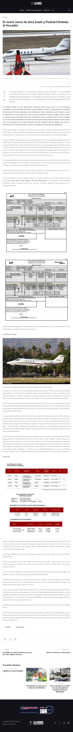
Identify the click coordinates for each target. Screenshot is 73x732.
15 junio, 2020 (13, 668)
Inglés (58, 86)
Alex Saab (7, 627)
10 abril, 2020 (36, 683)
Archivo (5, 17)
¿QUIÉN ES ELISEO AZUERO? (13, 671)
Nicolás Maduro (20, 627)
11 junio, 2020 (60, 683)
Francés (63, 86)
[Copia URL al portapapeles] (5, 100)
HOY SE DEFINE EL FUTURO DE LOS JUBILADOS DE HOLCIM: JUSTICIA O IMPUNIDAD (60, 689)
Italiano (68, 86)
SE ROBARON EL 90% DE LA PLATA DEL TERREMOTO (36, 687)
